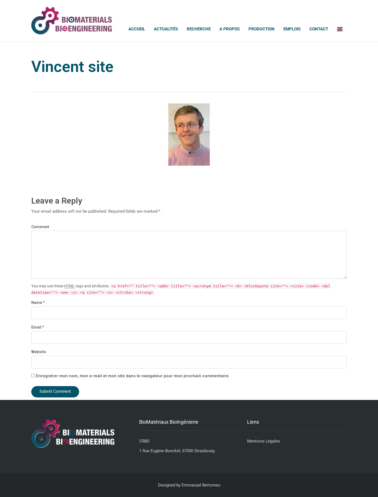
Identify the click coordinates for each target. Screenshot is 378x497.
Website (38, 352)
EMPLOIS (292, 29)
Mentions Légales (263, 441)
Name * (38, 302)
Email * (37, 327)
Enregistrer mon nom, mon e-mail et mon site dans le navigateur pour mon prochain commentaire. (133, 375)
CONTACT (318, 29)
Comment (40, 227)
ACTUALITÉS (166, 29)
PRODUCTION (261, 29)
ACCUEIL (136, 29)
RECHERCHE (199, 29)
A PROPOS (229, 29)
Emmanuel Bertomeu (201, 485)
